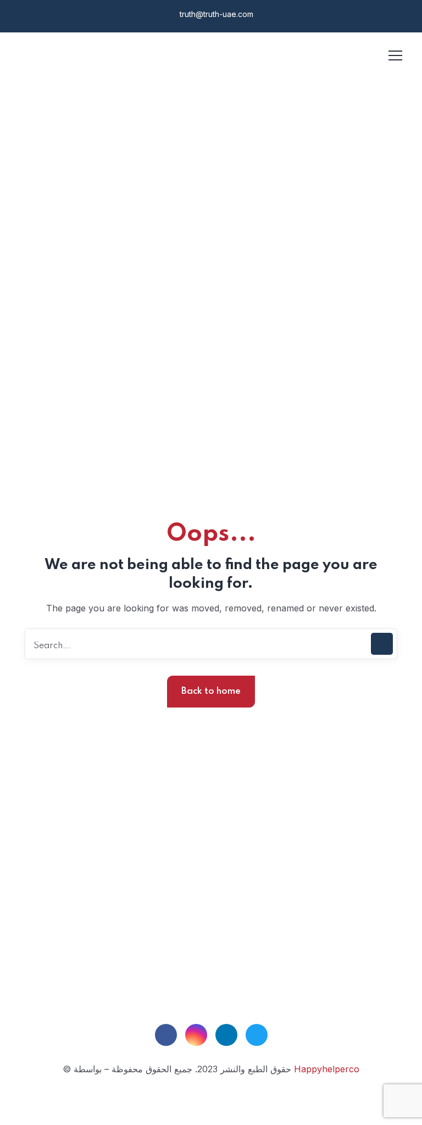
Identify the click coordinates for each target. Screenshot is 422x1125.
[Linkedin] (226, 1035)
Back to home (211, 691)
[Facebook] (166, 1035)
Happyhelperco (326, 1068)
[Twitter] (257, 1035)
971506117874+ (214, 945)
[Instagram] (196, 1035)
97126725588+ (197, 916)
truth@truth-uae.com (215, 14)
